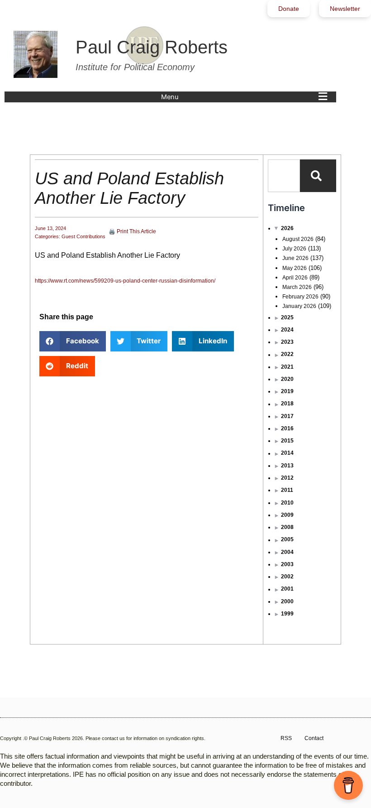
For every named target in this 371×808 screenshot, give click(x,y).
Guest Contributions (83, 236)
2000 (287, 601)
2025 (287, 317)
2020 (287, 379)
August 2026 (298, 239)
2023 (287, 342)
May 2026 (294, 268)
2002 (287, 576)
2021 (287, 367)
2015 (287, 441)
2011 (287, 490)
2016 (287, 428)
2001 (287, 589)
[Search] (318, 175)
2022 (287, 354)
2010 (287, 503)
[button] (246, 96)
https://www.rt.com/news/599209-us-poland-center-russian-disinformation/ (125, 281)
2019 (287, 391)
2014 (287, 453)
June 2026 (295, 258)
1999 (287, 614)
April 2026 (295, 277)
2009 (287, 515)
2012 (287, 478)
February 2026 (300, 296)
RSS (286, 738)
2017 (287, 416)
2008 (287, 527)
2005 (287, 539)
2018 (287, 403)
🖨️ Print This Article (132, 231)
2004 (287, 552)
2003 (287, 564)
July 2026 (294, 248)
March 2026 (297, 287)
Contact (313, 738)
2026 (287, 228)
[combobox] (284, 175)
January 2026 (299, 306)
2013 (287, 465)
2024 (287, 330)
